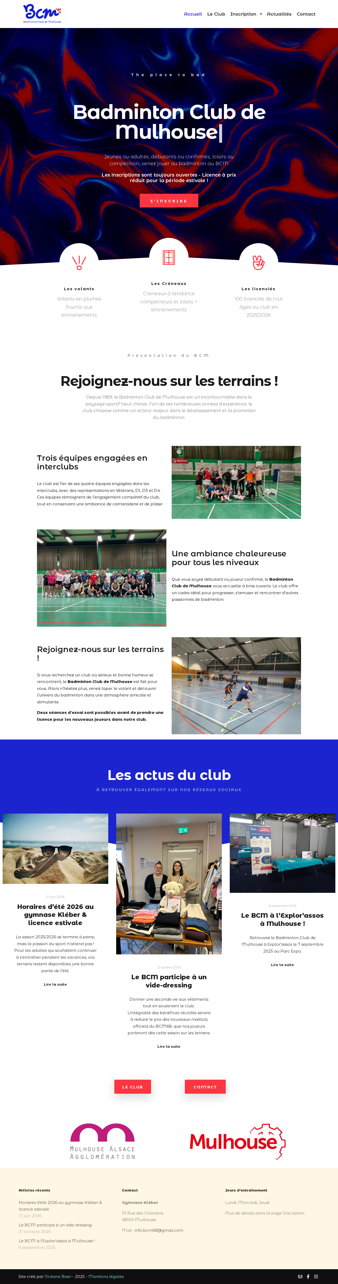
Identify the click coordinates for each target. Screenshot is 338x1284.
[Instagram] (316, 1276)
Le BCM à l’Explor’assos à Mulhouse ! (282, 919)
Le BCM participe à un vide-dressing (169, 981)
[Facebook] (308, 1276)
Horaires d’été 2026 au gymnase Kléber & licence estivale (55, 915)
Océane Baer (58, 1276)
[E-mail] (300, 1276)
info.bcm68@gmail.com (159, 1230)
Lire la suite (55, 984)
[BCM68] (42, 14)
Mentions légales (106, 1276)
